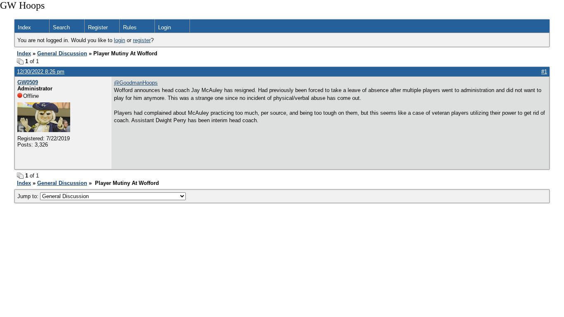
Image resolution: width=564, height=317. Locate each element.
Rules (130, 27)
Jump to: (28, 196)
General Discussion (62, 53)
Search (61, 27)
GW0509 (27, 82)
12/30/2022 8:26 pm (40, 72)
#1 (544, 72)
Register (98, 27)
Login (164, 27)
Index (24, 27)
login (119, 40)
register (142, 40)
